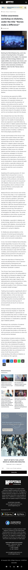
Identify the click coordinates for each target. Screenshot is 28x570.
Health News (13, 11)
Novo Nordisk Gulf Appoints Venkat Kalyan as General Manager (20, 384)
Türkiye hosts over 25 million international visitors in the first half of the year (7, 385)
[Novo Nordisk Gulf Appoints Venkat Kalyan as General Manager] (21, 377)
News (7, 11)
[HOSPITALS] (10, 2)
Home (3, 11)
